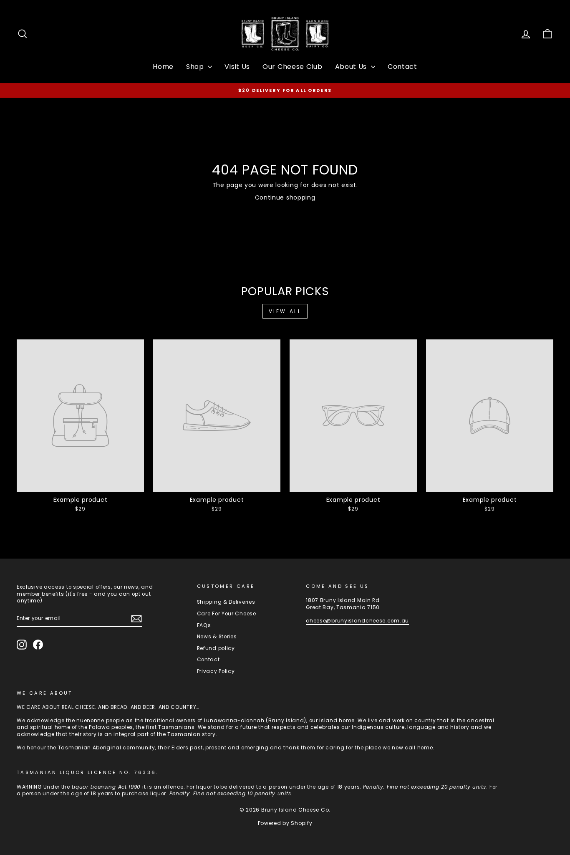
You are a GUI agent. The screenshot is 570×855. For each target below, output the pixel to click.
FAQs (204, 625)
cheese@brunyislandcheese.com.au (357, 620)
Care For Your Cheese (226, 613)
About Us (352, 66)
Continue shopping (285, 197)
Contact (402, 66)
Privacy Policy (216, 671)
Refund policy (216, 648)
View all (285, 311)
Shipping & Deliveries (226, 602)
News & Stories (217, 636)
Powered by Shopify (285, 823)
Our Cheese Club (292, 66)
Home (163, 66)
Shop (196, 66)
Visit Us (237, 66)
